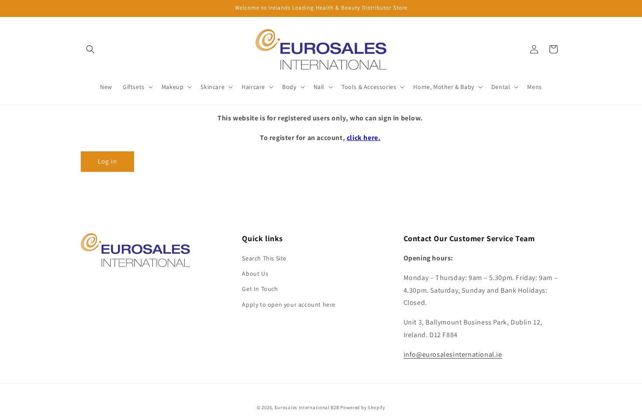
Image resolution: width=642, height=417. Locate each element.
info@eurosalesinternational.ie (453, 354)
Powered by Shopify (362, 407)
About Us (255, 273)
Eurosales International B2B (307, 407)
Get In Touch (260, 289)
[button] (90, 49)
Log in (107, 161)
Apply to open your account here (288, 304)
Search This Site (264, 258)
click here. (364, 137)
